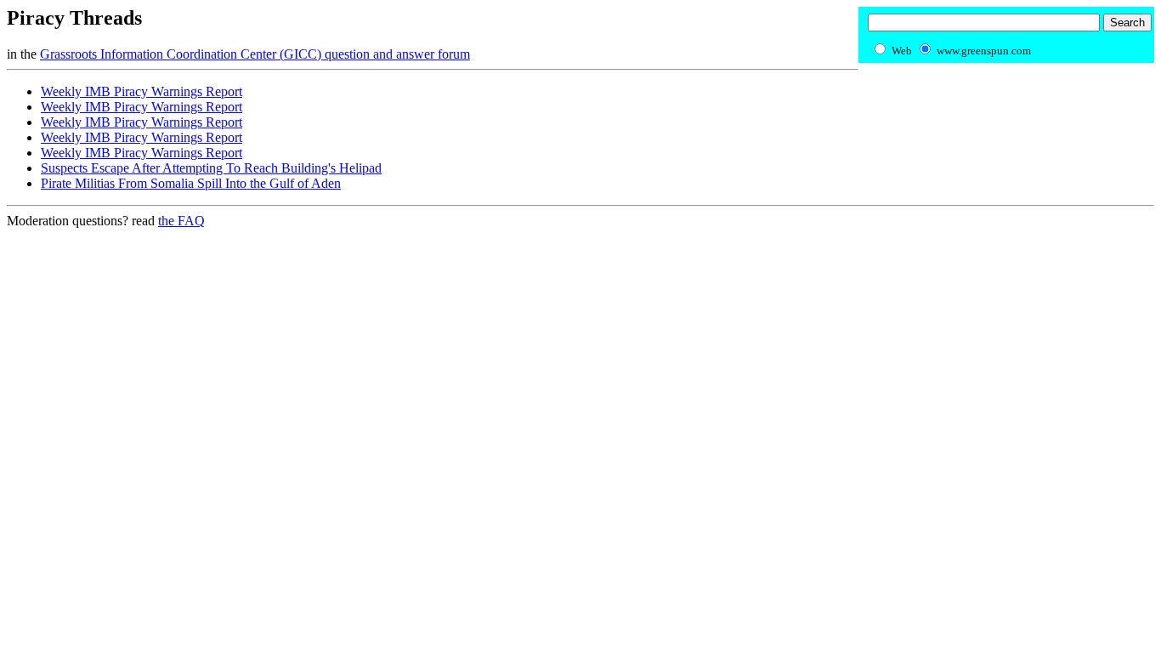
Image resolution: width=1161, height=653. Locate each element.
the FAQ (181, 220)
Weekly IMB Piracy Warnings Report (141, 91)
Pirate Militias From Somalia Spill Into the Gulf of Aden (191, 183)
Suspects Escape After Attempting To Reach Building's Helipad (211, 168)
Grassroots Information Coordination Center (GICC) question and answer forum (255, 54)
